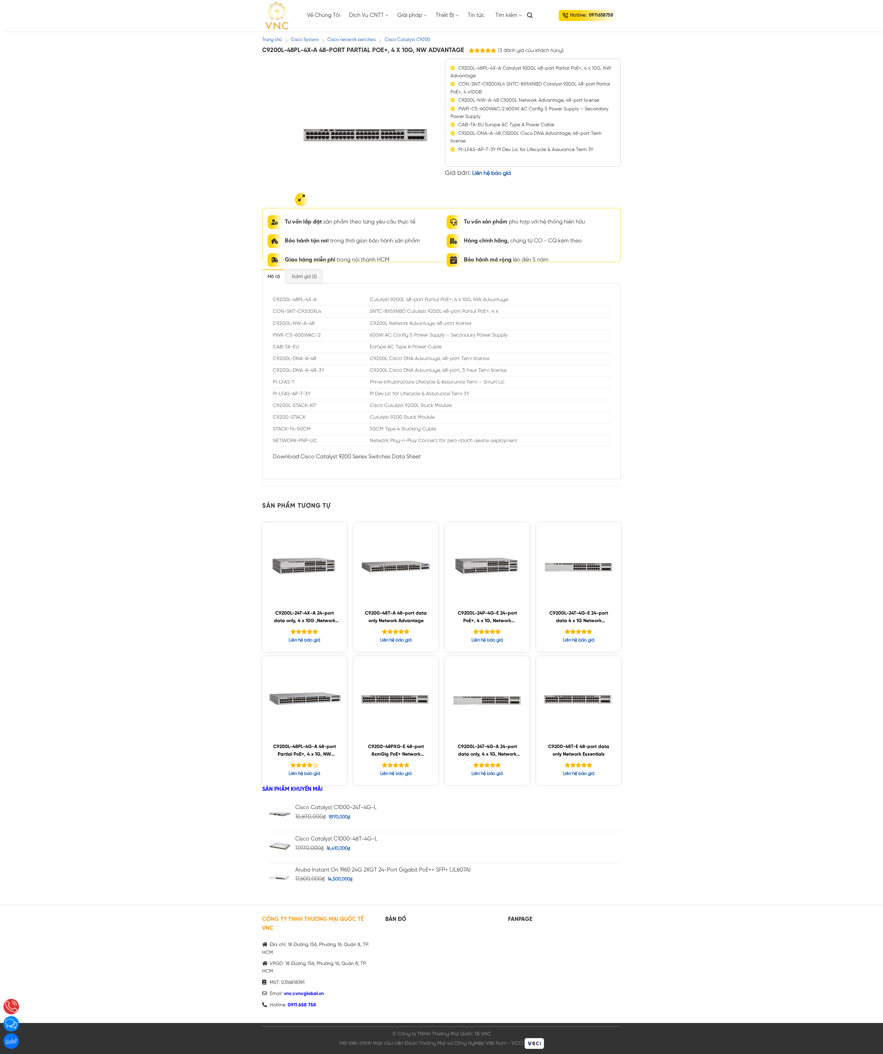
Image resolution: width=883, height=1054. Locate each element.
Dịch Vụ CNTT (366, 15)
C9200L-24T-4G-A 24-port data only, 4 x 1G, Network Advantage (487, 751)
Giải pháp (409, 15)
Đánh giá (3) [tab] (304, 277)
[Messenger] (11, 1024)
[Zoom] (301, 199)
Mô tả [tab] (274, 277)
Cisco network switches (351, 40)
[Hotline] (11, 1006)
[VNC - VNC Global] (279, 15)
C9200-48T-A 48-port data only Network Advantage (396, 617)
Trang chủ (272, 40)
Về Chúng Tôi (323, 15)
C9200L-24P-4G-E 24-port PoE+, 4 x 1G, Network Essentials (487, 618)
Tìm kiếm (506, 15)
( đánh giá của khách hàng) (531, 50)
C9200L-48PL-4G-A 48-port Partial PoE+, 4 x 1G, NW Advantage (304, 751)
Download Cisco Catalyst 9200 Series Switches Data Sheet (347, 457)
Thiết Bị (445, 15)
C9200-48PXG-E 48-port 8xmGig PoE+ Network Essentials (396, 751)
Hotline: (591, 15)
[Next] (426, 134)
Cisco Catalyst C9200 (407, 40)
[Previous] (304, 134)
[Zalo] (11, 1041)
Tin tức (476, 15)
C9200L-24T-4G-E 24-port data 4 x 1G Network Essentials (578, 618)
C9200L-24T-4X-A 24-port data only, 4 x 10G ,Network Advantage (304, 618)
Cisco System (305, 40)
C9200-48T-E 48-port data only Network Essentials (578, 750)
